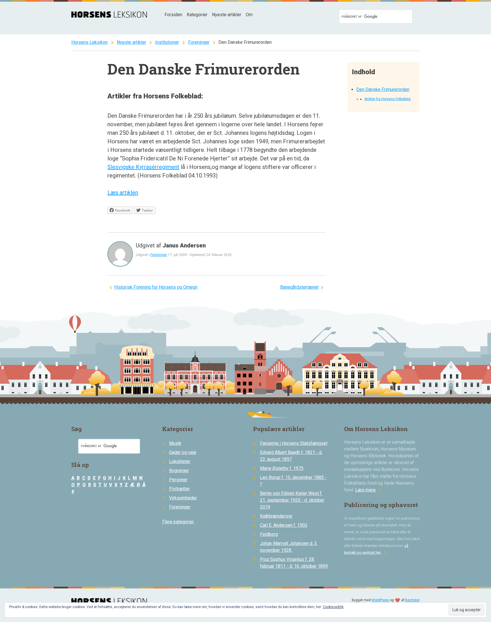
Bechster (412, 600)
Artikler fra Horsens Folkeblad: (387, 99)
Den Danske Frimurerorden (382, 89)
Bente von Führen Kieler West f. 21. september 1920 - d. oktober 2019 (292, 500)
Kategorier (197, 14)
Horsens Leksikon (89, 42)
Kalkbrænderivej (276, 516)
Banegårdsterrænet (299, 287)
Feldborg (269, 534)
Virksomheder (183, 498)
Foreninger (198, 42)
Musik (175, 443)
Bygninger (179, 470)
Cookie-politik (333, 607)
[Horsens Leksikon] (109, 16)
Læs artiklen (122, 192)
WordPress (380, 600)
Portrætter (179, 488)
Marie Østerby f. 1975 (281, 468)
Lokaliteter (179, 461)
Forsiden (173, 14)
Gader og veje (182, 452)
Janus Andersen (184, 245)
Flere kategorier (181, 521)
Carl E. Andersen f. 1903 (283, 525)
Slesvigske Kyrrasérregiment (143, 167)
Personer (178, 479)
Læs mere (369, 490)
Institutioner (167, 42)
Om (249, 14)
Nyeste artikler (226, 14)
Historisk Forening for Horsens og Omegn (155, 287)
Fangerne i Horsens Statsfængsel (293, 443)
